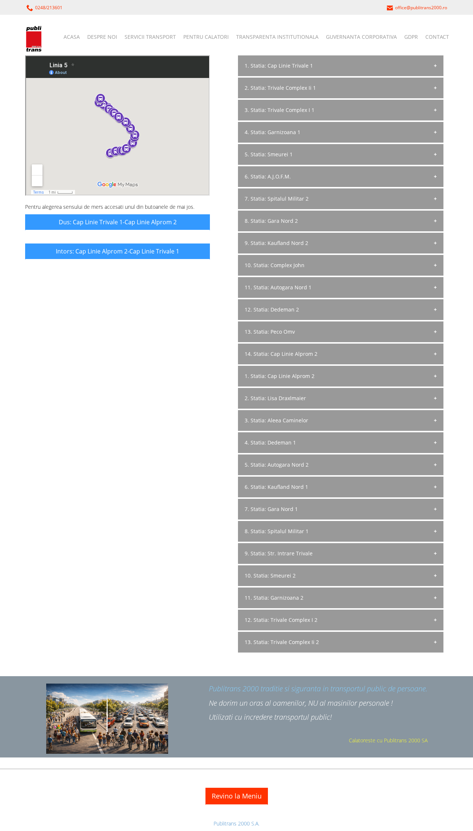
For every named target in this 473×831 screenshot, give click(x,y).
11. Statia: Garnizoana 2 (274, 597)
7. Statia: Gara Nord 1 (271, 508)
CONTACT (437, 36)
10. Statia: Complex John (274, 265)
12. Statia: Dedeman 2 (272, 309)
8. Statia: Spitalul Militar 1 (277, 531)
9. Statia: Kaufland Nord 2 (276, 242)
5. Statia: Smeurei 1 (269, 154)
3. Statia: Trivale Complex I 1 (279, 109)
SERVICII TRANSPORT (150, 36)
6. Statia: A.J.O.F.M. (268, 176)
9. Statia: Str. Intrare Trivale (279, 553)
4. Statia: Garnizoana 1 (272, 132)
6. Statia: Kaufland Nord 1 (276, 486)
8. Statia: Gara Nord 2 (271, 220)
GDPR (411, 36)
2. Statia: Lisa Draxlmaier (275, 398)
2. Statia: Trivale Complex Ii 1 (280, 87)
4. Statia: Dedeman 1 (270, 442)
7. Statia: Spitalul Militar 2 (277, 198)
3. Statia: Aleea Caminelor (276, 420)
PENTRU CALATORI (206, 36)
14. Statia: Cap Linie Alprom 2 (281, 353)
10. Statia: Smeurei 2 (270, 575)
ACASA (72, 36)
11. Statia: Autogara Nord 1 (278, 287)
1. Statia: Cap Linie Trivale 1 (279, 65)
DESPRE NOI (102, 36)
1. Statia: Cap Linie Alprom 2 (279, 375)
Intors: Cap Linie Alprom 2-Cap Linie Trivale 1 (117, 251)
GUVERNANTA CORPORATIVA (361, 36)
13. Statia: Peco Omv (270, 331)
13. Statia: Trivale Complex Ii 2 (282, 642)
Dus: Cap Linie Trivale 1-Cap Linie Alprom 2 (118, 222)
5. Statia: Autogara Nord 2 (277, 464)
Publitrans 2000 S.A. (236, 823)
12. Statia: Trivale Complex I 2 (281, 619)
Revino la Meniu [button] (237, 795)
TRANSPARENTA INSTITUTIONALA (277, 36)
